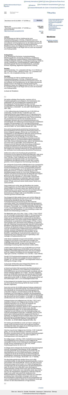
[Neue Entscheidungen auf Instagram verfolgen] (45, 12)
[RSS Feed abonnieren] (61, 12)
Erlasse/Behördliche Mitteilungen (55, 29)
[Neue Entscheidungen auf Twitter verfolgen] (57, 12)
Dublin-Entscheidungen (56, 21)
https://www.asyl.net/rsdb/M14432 (14, 31)
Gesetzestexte (53, 27)
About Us (20, 391)
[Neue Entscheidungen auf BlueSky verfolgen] (51, 12)
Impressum (39, 391)
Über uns (14, 391)
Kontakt (26, 391)
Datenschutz (47, 391)
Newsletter (32, 391)
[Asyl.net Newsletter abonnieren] (59, 12)
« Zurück (40, 388)
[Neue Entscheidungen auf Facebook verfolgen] (43, 12)
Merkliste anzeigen (52, 40)
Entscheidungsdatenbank (56, 19)
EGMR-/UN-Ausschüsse (56, 25)
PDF (40, 31)
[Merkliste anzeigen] (41, 12)
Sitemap (54, 391)
